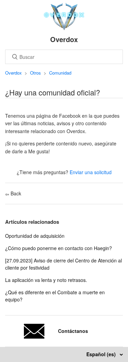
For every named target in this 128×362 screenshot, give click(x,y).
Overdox (13, 72)
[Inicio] (64, 28)
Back (15, 193)
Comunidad (60, 72)
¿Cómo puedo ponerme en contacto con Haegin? (58, 248)
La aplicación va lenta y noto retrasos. (46, 279)
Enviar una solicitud (91, 172)
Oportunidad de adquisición (35, 235)
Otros (35, 72)
